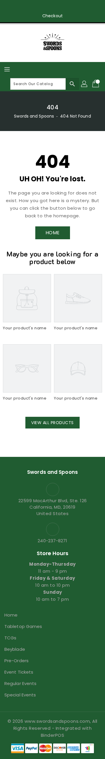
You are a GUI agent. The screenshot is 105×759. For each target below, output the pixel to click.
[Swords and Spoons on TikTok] (80, 6)
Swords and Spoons (34, 116)
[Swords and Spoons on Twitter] (36, 6)
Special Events (20, 695)
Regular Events (20, 683)
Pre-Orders (16, 661)
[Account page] (84, 84)
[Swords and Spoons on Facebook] (24, 6)
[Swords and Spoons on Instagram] (47, 6)
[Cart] (96, 84)
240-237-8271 (52, 541)
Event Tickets (18, 672)
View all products (52, 423)
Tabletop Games (23, 626)
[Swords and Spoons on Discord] (58, 6)
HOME (53, 232)
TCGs (10, 638)
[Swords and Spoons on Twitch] (69, 6)
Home (11, 615)
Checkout (52, 16)
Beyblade (14, 649)
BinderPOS (52, 735)
